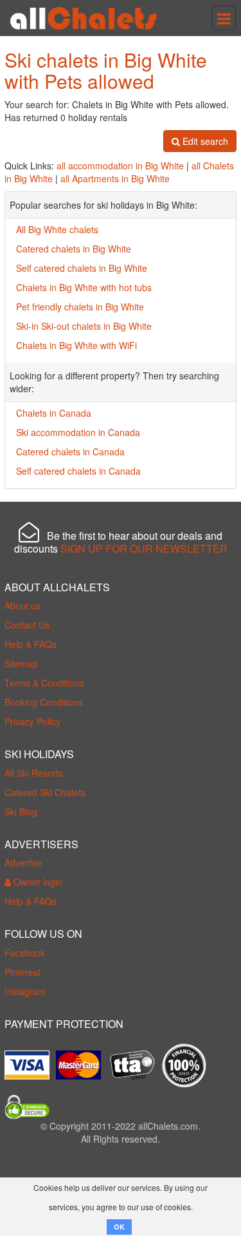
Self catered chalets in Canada (78, 470)
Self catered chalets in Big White (81, 267)
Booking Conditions (43, 702)
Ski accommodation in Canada (78, 432)
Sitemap (21, 663)
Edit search (204, 141)
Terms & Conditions (44, 682)
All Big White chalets (57, 229)
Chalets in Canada (53, 412)
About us (22, 605)
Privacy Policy (32, 721)
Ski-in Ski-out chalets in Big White (84, 325)
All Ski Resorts (33, 772)
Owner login (36, 881)
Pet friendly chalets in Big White (80, 306)
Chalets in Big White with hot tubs (84, 287)
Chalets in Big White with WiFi (76, 345)
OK (119, 1226)
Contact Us (26, 624)
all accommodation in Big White (120, 165)
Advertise (23, 862)
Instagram (25, 991)
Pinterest (22, 971)
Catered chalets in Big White (73, 248)
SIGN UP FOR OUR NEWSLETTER (144, 548)
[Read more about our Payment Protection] (30, 1060)
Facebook (24, 952)
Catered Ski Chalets (44, 792)
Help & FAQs (30, 644)
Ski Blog (20, 811)
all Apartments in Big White (115, 178)
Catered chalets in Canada (70, 451)
